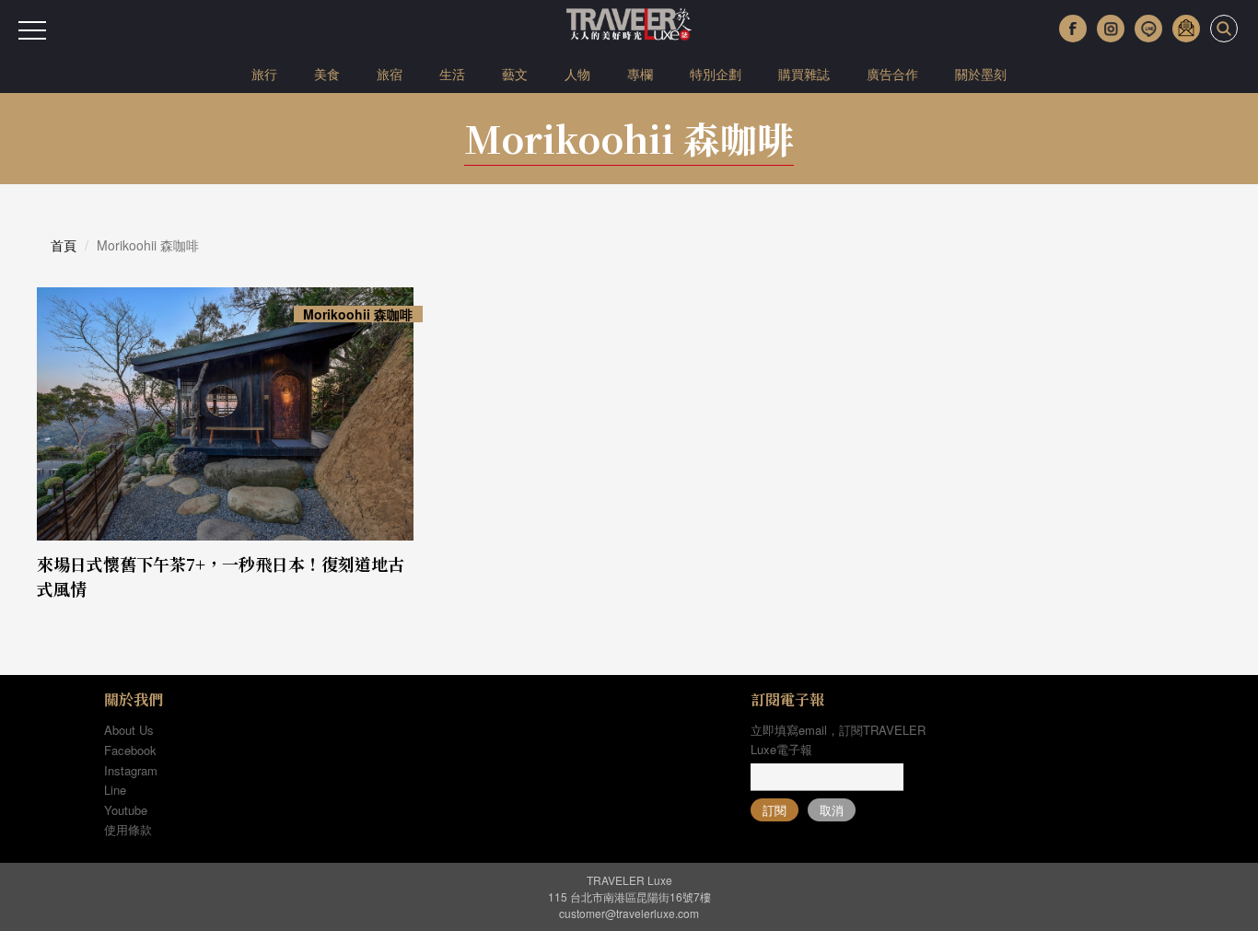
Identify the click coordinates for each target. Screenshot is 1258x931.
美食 (327, 73)
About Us (129, 730)
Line (115, 789)
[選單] (32, 30)
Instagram (130, 770)
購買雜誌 (804, 73)
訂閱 (774, 810)
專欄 (640, 73)
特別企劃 (715, 73)
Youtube (125, 810)
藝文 (515, 73)
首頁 (63, 245)
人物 (577, 73)
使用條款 (128, 829)
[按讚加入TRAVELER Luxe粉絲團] (1073, 28)
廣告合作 (892, 73)
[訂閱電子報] (1186, 28)
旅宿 (389, 73)
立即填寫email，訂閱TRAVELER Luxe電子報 (838, 739)
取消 (832, 810)
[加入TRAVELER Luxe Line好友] (1148, 28)
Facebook (130, 750)
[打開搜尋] (1224, 28)
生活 (452, 73)
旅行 (264, 73)
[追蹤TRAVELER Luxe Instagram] (1110, 28)
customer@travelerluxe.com (629, 913)
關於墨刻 (981, 73)
